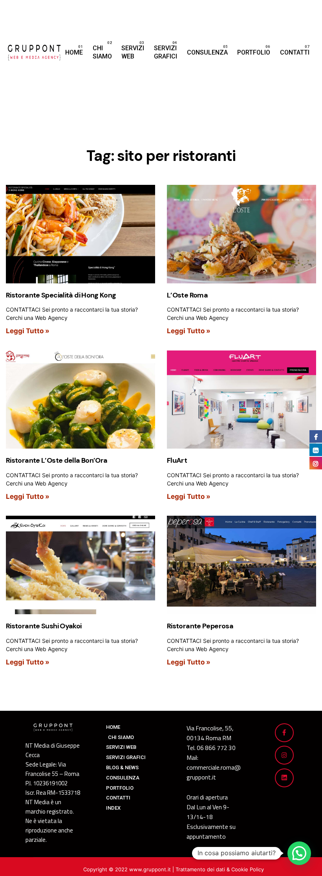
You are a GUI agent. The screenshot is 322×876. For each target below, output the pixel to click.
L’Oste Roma (187, 295)
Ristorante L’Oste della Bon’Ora (56, 460)
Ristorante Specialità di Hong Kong (61, 295)
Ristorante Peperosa (200, 626)
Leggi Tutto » (27, 331)
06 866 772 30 (216, 747)
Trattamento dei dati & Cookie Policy (220, 869)
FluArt (177, 460)
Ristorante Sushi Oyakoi (44, 626)
